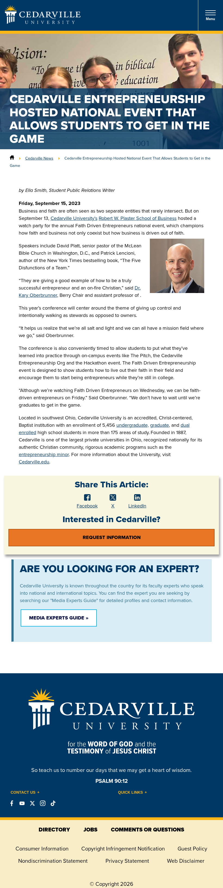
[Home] (12, 158)
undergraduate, (132, 425)
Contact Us (23, 792)
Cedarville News (39, 158)
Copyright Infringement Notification (123, 848)
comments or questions (147, 829)
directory (54, 829)
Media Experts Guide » (58, 617)
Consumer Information (42, 848)
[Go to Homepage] (42, 22)
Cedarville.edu (34, 461)
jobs (90, 829)
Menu (210, 19)
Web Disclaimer (186, 861)
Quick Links (130, 792)
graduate (159, 425)
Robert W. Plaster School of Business (137, 218)
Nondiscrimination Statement (53, 861)
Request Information (112, 537)
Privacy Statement (127, 861)
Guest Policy (192, 848)
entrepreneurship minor (44, 454)
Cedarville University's (74, 218)
